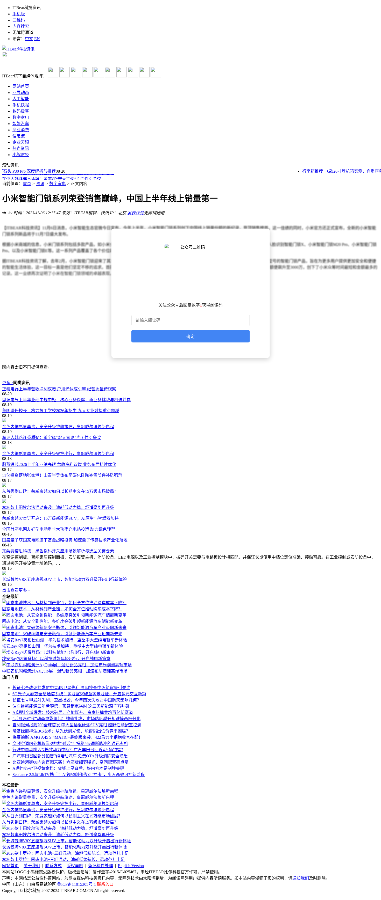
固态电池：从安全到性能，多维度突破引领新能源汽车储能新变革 (62, 621)
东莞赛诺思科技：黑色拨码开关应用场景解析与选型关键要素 (58, 551)
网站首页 (10, 866)
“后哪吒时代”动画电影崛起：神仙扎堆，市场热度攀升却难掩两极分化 (76, 718)
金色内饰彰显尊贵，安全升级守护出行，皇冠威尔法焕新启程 (58, 453)
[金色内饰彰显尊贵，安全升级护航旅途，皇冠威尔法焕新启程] (190, 420)
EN (37, 38)
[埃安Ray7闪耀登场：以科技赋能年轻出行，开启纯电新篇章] (58, 652)
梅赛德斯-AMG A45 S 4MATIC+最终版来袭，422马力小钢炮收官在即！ (77, 737)
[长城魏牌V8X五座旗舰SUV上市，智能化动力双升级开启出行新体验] (190, 573)
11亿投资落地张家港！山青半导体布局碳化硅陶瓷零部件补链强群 (62, 475)
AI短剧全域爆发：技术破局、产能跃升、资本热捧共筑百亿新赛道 (72, 712)
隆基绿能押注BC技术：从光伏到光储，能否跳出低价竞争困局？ (71, 731)
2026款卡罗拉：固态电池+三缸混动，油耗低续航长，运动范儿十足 (63, 859)
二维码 (18, 20)
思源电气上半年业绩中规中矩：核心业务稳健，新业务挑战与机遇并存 (66, 400)
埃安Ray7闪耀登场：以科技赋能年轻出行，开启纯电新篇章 (56, 658)
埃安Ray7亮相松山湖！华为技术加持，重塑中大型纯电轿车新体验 (62, 646)
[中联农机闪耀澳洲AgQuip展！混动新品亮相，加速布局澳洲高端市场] (67, 665)
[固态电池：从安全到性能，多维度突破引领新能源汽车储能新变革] (64, 615)
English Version (131, 866)
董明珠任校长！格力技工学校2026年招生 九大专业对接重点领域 (60, 410)
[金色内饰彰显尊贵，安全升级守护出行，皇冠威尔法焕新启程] (190, 447)
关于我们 (32, 866)
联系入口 (105, 884)
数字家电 (57, 183)
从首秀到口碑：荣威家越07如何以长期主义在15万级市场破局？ (60, 491)
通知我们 (300, 878)
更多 (7, 383)
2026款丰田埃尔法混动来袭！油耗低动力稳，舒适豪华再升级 (58, 507)
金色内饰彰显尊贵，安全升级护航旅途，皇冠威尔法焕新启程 (58, 427)
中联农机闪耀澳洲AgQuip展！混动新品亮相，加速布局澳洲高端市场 (65, 671)
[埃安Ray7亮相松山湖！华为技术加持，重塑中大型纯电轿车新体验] (64, 640)
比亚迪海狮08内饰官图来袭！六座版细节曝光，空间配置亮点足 (70, 762)
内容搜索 (20, 26)
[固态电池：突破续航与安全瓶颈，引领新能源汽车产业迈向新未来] (64, 627)
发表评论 (135, 213)
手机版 (18, 14)
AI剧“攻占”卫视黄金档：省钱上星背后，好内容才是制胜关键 (68, 768)
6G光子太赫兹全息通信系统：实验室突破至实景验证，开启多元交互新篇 (79, 694)
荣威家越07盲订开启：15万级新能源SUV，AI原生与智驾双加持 (60, 518)
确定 (190, 336)
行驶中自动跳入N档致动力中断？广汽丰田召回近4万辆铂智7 (67, 750)
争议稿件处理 (100, 866)
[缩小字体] (10, 212)
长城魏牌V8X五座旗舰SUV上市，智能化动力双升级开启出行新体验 (64, 579)
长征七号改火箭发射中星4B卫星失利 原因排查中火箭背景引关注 (71, 687)
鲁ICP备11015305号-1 (76, 884)
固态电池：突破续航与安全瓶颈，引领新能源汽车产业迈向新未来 (62, 634)
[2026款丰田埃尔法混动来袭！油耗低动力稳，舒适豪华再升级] (190, 501)
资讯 (40, 183)
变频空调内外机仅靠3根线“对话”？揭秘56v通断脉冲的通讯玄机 (70, 743)
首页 (27, 183)
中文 (29, 38)
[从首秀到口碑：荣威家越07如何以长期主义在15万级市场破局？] (190, 485)
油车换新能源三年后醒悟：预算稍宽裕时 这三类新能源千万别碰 (71, 706)
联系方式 (53, 866)
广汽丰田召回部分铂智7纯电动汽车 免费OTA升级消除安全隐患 (70, 756)
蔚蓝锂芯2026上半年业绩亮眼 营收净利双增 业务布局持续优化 (59, 464)
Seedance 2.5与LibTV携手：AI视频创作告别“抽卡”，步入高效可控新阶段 (78, 774)
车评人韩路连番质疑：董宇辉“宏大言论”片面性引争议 (51, 177)
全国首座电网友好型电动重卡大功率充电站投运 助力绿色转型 (58, 529)
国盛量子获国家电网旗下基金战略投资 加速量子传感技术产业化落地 (65, 540)
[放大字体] (4, 212)
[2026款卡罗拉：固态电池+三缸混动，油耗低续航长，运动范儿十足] (65, 853)
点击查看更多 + (16, 590)
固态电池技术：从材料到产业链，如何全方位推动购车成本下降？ (62, 609)
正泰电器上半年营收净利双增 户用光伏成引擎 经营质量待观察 (59, 389)
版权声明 (75, 866)
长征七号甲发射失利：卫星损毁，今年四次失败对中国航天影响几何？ (76, 700)
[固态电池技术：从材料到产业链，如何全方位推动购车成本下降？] (64, 603)
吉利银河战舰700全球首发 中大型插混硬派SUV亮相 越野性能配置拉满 (76, 725)
